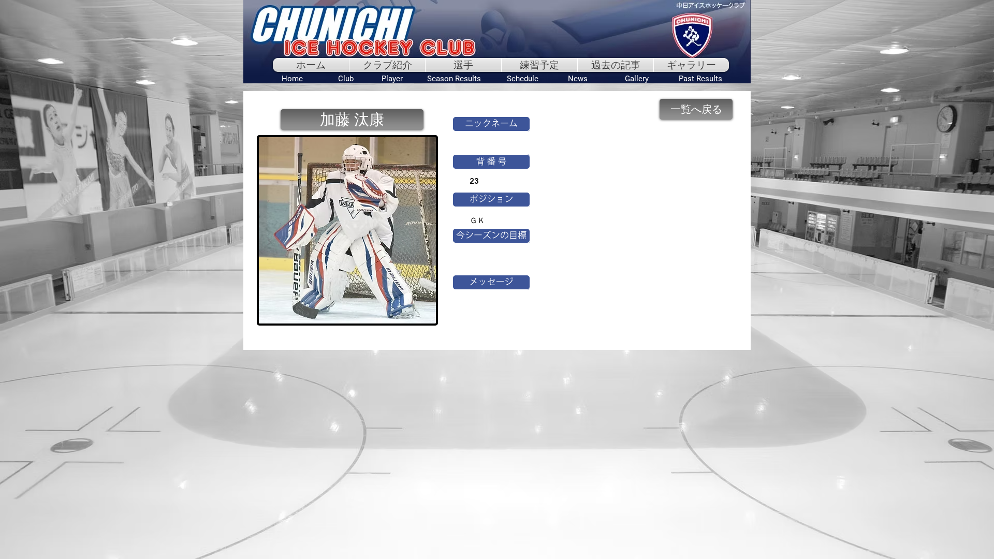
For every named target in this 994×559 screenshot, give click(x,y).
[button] (352, 119)
